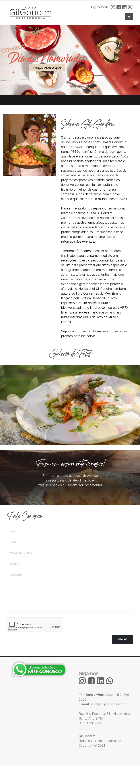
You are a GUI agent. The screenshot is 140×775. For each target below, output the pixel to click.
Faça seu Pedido (99, 6)
